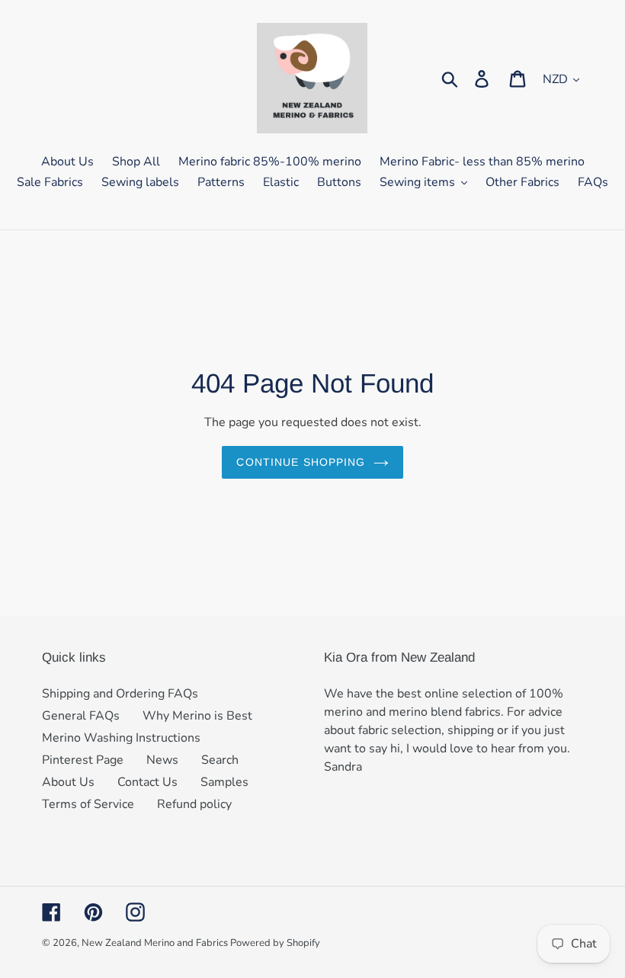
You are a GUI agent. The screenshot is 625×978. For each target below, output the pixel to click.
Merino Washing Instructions (121, 737)
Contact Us (147, 782)
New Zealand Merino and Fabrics (156, 943)
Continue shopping (300, 462)
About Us (68, 782)
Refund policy (194, 804)
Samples (224, 782)
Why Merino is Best (197, 715)
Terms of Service (88, 804)
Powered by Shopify (275, 943)
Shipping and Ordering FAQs (120, 693)
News (162, 760)
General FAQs (81, 715)
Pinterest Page (82, 760)
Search (220, 760)
